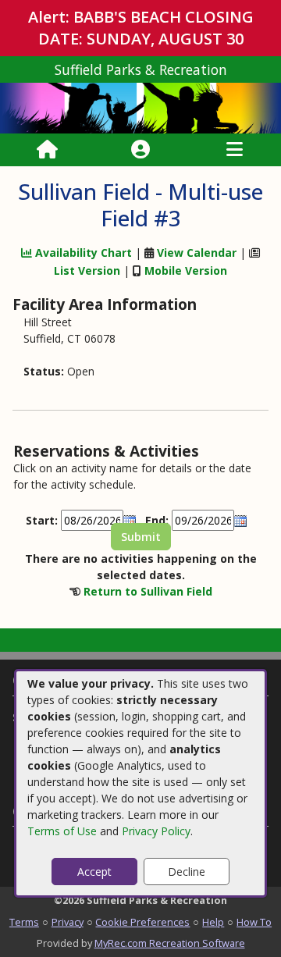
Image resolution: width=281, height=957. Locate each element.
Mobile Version (185, 270)
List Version (87, 270)
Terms (24, 922)
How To (254, 922)
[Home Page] (47, 149)
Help (213, 922)
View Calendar (197, 252)
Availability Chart (82, 252)
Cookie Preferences (142, 922)
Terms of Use (62, 831)
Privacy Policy (156, 831)
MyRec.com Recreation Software (169, 943)
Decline (186, 871)
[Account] (140, 149)
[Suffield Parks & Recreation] (140, 106)
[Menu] (234, 149)
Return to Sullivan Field (148, 591)
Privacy (68, 922)
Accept (94, 871)
